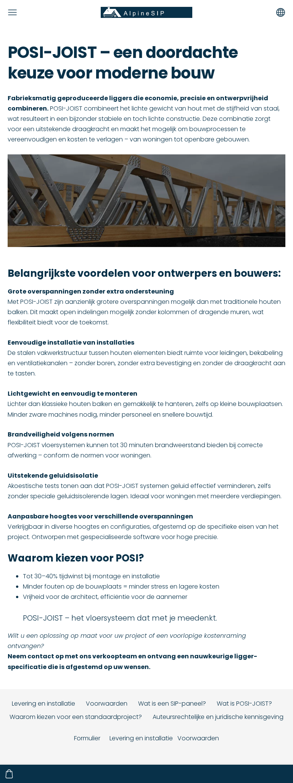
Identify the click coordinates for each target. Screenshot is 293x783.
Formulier (87, 738)
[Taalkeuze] (280, 12)
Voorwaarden (198, 738)
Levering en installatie (141, 738)
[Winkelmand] (9, 774)
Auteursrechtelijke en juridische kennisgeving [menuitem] (218, 716)
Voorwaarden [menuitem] (106, 703)
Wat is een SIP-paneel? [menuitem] (172, 703)
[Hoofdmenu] (12, 12)
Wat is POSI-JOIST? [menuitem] (244, 703)
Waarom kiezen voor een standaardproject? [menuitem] (76, 716)
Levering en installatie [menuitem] (43, 703)
